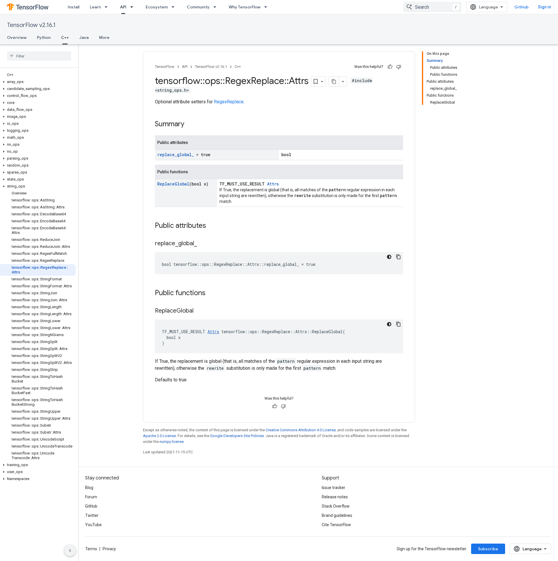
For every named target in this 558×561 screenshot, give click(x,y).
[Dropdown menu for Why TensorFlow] (267, 7)
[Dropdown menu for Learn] (108, 7)
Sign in (544, 7)
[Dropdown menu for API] (133, 7)
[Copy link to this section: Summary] (190, 124)
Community (198, 7)
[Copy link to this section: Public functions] (211, 293)
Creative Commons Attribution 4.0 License (301, 430)
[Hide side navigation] (70, 550)
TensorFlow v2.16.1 (31, 25)
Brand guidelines (337, 515)
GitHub (521, 7)
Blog (89, 487)
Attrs (273, 184)
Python (44, 37)
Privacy (109, 548)
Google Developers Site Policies (237, 436)
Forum (91, 497)
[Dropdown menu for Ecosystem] (175, 7)
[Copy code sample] (398, 256)
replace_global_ (175, 154)
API (123, 7)
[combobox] (432, 7)
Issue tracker (333, 487)
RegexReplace (229, 101)
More (104, 37)
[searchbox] (39, 56)
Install (73, 7)
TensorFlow (164, 66)
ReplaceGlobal (173, 184)
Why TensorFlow (244, 7)
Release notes (335, 497)
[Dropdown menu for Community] (216, 7)
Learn (95, 7)
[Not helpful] (398, 66)
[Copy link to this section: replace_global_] (203, 243)
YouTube (93, 524)
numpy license (172, 441)
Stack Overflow (336, 506)
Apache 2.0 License (159, 436)
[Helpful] (390, 66)
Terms (91, 548)
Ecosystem (157, 7)
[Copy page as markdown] (334, 81)
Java (84, 37)
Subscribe (488, 548)
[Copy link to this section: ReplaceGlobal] (199, 311)
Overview (16, 37)
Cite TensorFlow (336, 524)
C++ (65, 37)
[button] (38, 81)
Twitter (92, 515)
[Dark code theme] (389, 256)
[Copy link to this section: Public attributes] (212, 226)
